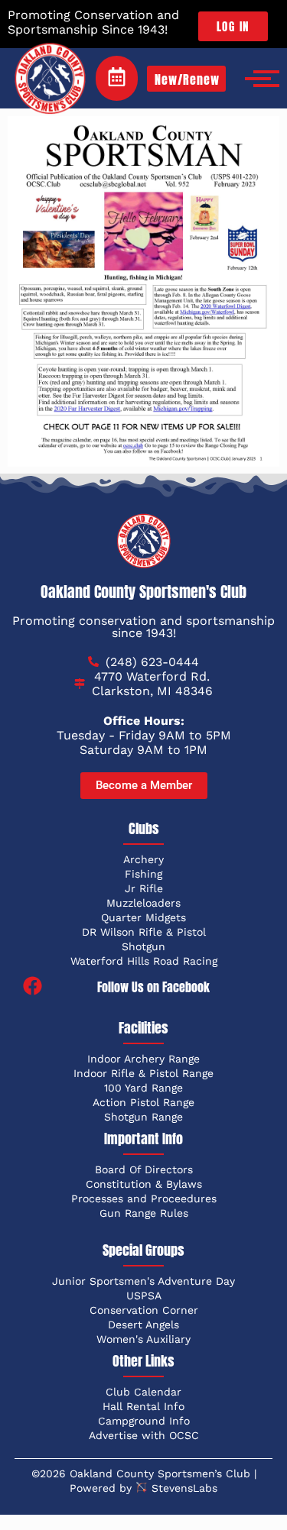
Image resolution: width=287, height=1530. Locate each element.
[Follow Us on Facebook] (32, 987)
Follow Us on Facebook (153, 987)
